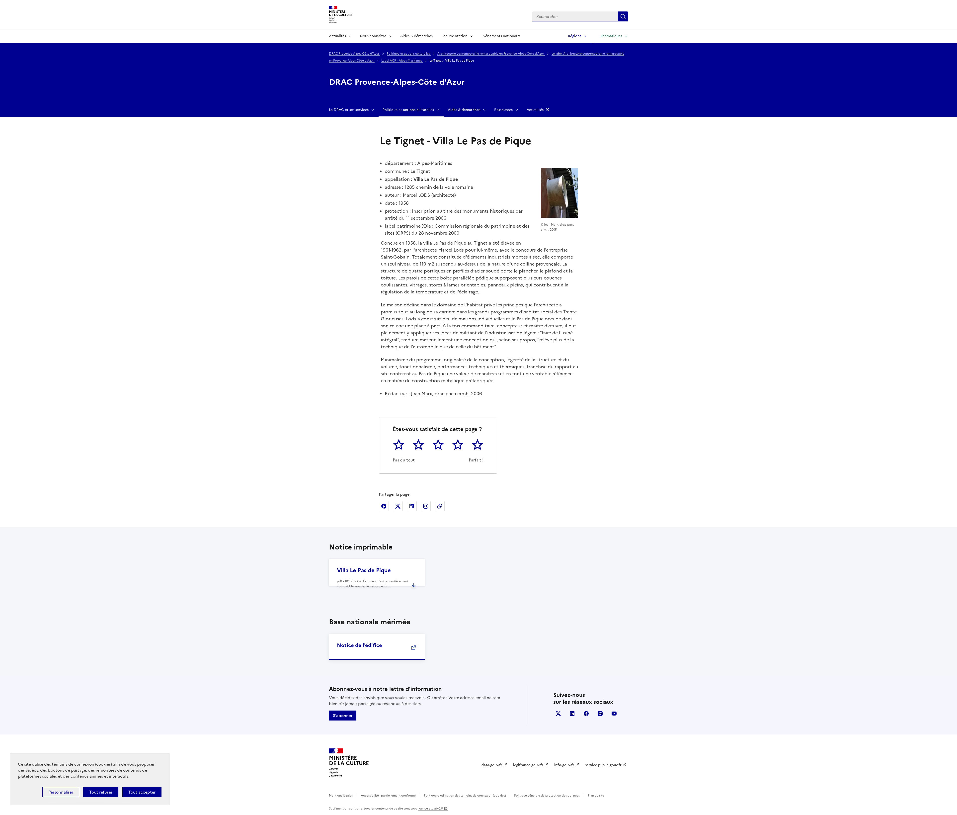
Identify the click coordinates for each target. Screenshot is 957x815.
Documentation (454, 36)
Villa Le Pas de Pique (364, 570)
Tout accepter (142, 792)
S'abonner (342, 716)
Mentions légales (341, 795)
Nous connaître (373, 36)
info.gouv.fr (564, 765)
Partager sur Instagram (426, 506)
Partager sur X (398, 506)
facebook (586, 714)
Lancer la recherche (623, 16)
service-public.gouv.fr (603, 765)
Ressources (503, 109)
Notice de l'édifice (359, 645)
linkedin (572, 714)
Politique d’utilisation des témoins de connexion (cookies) (465, 795)
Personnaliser (60, 792)
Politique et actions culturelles (409, 53)
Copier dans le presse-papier (440, 506)
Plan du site (596, 795)
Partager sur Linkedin (412, 506)
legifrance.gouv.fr (528, 765)
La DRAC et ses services (349, 109)
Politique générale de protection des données (547, 795)
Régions (574, 36)
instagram (600, 714)
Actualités (337, 36)
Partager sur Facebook (384, 506)
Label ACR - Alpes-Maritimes (402, 60)
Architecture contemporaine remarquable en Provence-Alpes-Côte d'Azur (491, 53)
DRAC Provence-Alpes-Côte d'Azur (354, 53)
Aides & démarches (416, 36)
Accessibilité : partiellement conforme (388, 795)
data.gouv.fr (491, 765)
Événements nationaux (500, 36)
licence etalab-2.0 (430, 808)
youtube (614, 714)
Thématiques (611, 36)
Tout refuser (100, 792)
